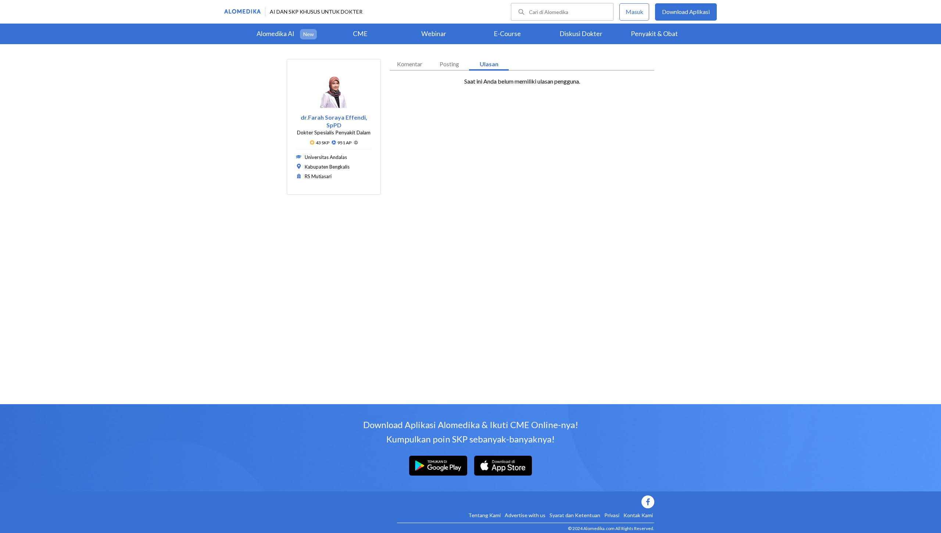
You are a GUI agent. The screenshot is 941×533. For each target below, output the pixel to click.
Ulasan (489, 63)
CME (360, 33)
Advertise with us (525, 515)
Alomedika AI (275, 33)
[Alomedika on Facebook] (525, 501)
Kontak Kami (638, 515)
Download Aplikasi (686, 11)
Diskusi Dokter (580, 33)
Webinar (433, 33)
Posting (449, 63)
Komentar (409, 63)
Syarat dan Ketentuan (575, 515)
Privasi (611, 515)
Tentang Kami (484, 515)
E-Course (507, 33)
